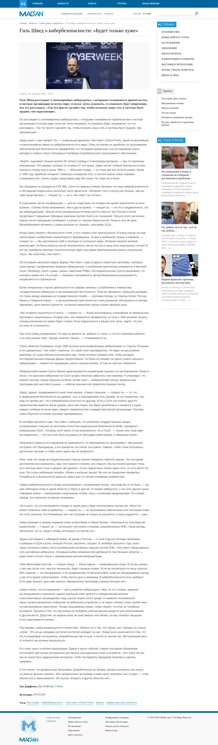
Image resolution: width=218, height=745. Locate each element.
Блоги (92, 4)
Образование (169, 48)
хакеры (100, 703)
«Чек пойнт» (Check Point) (79, 703)
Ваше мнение (150, 4)
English (137, 14)
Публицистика (171, 32)
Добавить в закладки (71, 14)
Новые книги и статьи (175, 37)
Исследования (171, 43)
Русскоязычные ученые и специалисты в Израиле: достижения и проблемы (176, 175)
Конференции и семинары (178, 59)
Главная (37, 4)
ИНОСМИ (39, 695)
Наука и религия (170, 108)
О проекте (108, 14)
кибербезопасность (52, 703)
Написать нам (94, 14)
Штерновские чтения (173, 103)
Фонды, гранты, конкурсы (178, 70)
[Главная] (31, 12)
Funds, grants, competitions (51, 23)
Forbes (59, 686)
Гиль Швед (33, 703)
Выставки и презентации (177, 64)
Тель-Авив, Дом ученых (174, 98)
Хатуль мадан (169, 112)
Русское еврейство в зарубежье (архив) (178, 123)
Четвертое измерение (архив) (177, 117)
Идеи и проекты (171, 53)
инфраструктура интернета (121, 703)
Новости (63, 4)
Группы (121, 4)
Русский (147, 14)
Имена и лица (170, 75)
